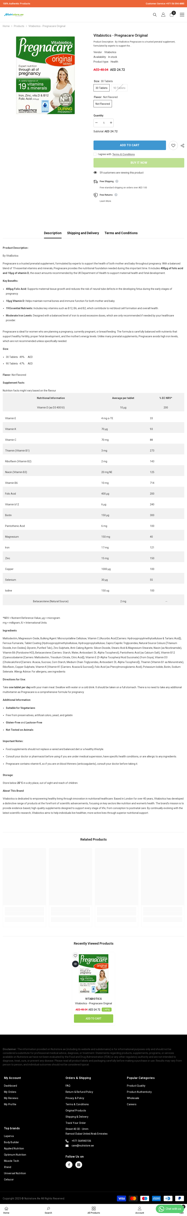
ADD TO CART (93, 1018)
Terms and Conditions (121, 233)
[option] (45, 75)
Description (53, 233)
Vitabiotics (110, 52)
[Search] (155, 15)
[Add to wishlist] (173, 145)
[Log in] (163, 15)
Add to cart (130, 145)
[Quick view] (75, 964)
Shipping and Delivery (83, 233)
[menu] (182, 14)
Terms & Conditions (123, 154)
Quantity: (99, 115)
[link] (24, 913)
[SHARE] (181, 145)
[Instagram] (78, 1164)
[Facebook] (69, 1164)
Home (6, 26)
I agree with (104, 154)
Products (19, 26)
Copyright (8, 1198)
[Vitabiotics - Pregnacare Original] (93, 973)
